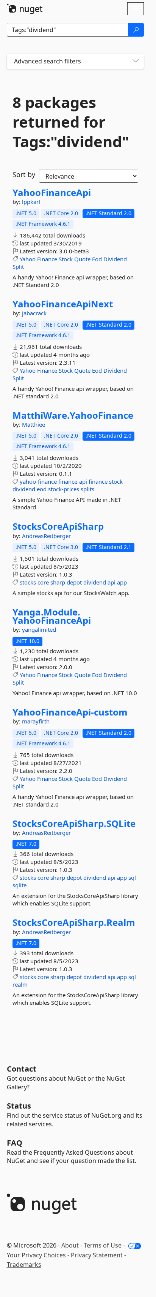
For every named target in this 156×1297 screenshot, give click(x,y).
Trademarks (24, 1264)
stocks (28, 582)
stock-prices (63, 489)
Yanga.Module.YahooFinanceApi (51, 616)
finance (98, 481)
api (111, 582)
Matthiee (33, 424)
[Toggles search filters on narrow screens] (135, 61)
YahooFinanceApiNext (62, 304)
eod (42, 489)
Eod (97, 259)
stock (116, 481)
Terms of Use (103, 1245)
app (122, 582)
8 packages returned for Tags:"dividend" (70, 122)
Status (19, 1106)
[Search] (136, 30)
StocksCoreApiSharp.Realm (73, 922)
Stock (66, 259)
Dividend (115, 259)
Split (18, 266)
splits (87, 489)
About (70, 1245)
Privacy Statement (97, 1255)
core (43, 582)
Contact (21, 1069)
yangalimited (39, 629)
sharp (57, 582)
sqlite (19, 885)
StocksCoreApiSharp (58, 526)
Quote (82, 259)
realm (20, 984)
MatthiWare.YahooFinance (72, 415)
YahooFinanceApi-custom (70, 712)
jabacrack (34, 313)
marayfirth (36, 721)
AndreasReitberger (46, 536)
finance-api (72, 481)
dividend (23, 489)
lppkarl (31, 201)
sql (132, 877)
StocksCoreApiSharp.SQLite (74, 823)
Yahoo (28, 259)
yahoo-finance (38, 481)
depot (74, 582)
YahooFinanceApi (51, 192)
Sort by (23, 174)
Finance (47, 259)
